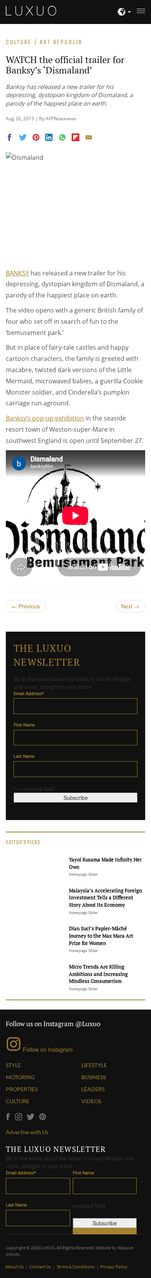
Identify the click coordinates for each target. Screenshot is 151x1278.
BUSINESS (93, 1077)
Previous (26, 606)
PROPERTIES (22, 1089)
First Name (24, 725)
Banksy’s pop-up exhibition (45, 418)
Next (130, 606)
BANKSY (17, 273)
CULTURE (17, 1101)
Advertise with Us (27, 1132)
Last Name (24, 756)
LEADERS (93, 1089)
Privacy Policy (114, 1266)
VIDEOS (91, 1101)
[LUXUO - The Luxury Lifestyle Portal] (31, 9)
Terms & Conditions (76, 1266)
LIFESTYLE (94, 1065)
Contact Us (40, 1266)
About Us (15, 1266)
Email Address (29, 693)
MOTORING (20, 1077)
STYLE (13, 1065)
